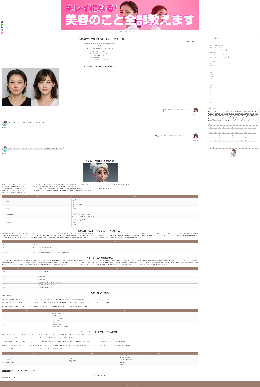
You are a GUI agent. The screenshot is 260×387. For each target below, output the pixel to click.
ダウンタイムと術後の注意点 (97, 55)
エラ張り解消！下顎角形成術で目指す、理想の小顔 (100, 48)
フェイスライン (6, 370)
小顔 (23, 370)
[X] (1, 22)
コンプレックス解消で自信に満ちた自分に (100, 59)
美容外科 (27, 370)
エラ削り (18, 370)
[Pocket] (1, 32)
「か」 (13, 370)
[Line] (1, 24)
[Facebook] (1, 27)
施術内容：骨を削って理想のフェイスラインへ (101, 53)
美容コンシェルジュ (233, 156)
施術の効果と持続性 (94, 57)
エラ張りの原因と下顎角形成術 (97, 51)
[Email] (1, 30)
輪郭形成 (33, 370)
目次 (98, 45)
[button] (257, 38)
